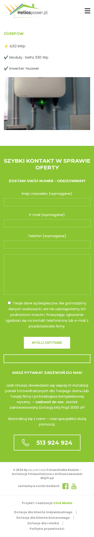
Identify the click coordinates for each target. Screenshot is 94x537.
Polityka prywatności (47, 529)
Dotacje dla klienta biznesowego (43, 518)
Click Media (62, 503)
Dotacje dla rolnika (43, 523)
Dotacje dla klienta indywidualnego (43, 512)
